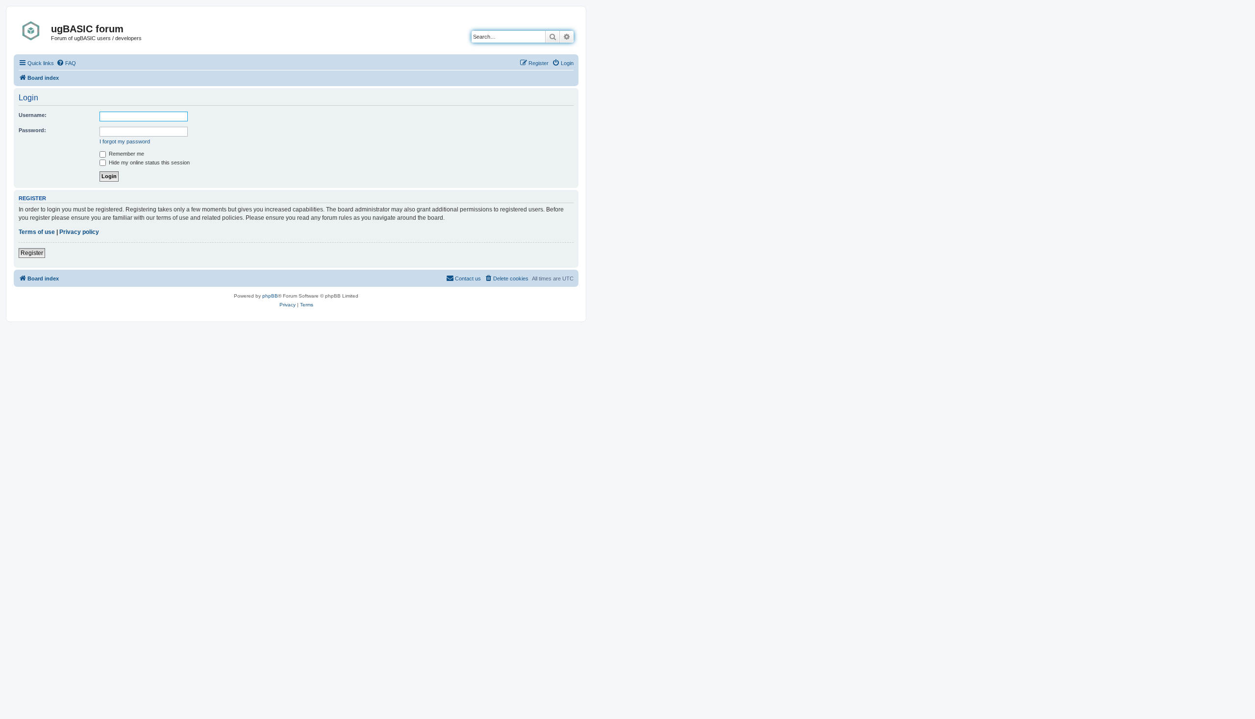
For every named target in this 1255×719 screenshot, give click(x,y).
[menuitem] (66, 63)
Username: (33, 115)
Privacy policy (79, 232)
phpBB (270, 296)
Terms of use (37, 232)
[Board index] (33, 31)
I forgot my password (125, 141)
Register (32, 253)
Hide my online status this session (148, 162)
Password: (32, 130)
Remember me (125, 154)
